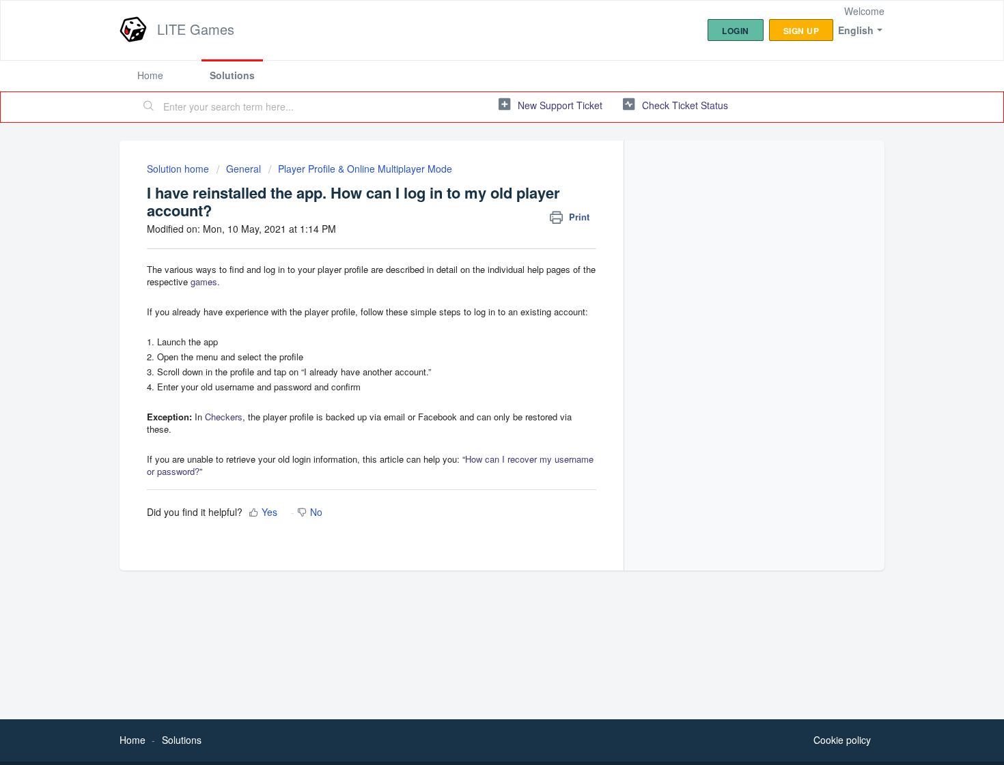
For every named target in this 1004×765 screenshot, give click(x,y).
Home (150, 75)
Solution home (179, 168)
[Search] (148, 107)
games (204, 281)
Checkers (223, 416)
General (243, 168)
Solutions (232, 75)
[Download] (477, 203)
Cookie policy (842, 740)
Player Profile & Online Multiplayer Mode (365, 168)
